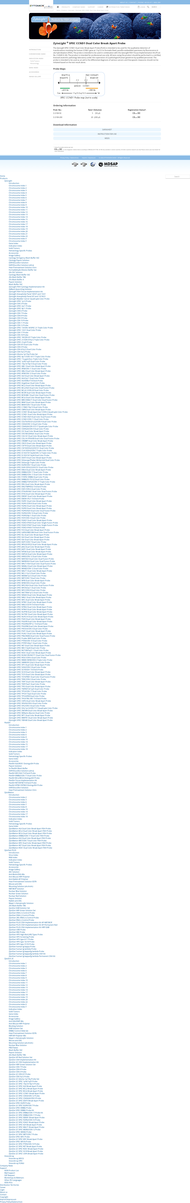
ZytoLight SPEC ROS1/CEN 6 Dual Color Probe (27, 657)
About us (3, 1192)
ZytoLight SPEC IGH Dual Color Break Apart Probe (29, 537)
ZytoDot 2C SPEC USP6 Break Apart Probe (26, 1153)
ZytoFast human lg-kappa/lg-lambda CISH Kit (27, 954)
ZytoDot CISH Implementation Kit (22, 1060)
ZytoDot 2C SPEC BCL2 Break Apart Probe (26, 1088)
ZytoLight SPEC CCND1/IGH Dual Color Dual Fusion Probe (32, 417)
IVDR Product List (11, 1170)
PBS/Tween (13, 1047)
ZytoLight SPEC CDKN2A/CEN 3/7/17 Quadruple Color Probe (33, 426)
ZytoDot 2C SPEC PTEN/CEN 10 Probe (24, 1144)
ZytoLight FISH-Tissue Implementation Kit (26, 291)
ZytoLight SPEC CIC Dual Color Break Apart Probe (29, 431)
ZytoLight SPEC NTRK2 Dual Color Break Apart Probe (30, 607)
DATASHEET (107, 129)
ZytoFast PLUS (10, 850)
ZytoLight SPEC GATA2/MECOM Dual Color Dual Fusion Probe (34, 532)
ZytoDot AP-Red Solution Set (20, 1057)
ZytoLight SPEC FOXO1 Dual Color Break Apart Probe (30, 520)
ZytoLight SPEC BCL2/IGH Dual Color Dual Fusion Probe (31, 388)
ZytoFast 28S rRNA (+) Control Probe (24, 917)
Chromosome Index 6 (18, 197)
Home (2, 176)
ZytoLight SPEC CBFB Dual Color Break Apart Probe (30, 409)
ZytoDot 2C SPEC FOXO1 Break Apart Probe (26, 1122)
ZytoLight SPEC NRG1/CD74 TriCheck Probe (26, 604)
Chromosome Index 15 (18, 219)
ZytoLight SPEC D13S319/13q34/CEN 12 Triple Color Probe (33, 453)
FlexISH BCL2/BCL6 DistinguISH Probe (24, 778)
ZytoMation (9, 792)
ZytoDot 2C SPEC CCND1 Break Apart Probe (27, 1093)
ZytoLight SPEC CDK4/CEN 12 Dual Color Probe (28, 424)
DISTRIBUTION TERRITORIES (119, 7)
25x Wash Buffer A (16, 279)
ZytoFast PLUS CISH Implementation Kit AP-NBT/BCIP (30, 922)
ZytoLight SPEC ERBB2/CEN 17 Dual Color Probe (28, 472)
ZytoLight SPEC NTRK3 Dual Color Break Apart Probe (30, 609)
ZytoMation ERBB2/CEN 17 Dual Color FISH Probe (29, 836)
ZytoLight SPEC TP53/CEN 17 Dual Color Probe (28, 691)
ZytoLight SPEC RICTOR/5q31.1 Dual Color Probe (28, 650)
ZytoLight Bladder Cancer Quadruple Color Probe (29, 299)
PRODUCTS (66, 7)
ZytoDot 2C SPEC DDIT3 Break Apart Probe (26, 1100)
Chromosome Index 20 (18, 231)
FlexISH (7, 722)
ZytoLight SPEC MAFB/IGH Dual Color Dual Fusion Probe (32, 561)
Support (3, 1168)
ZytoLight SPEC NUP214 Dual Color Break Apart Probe (31, 616)
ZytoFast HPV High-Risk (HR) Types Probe (26, 934)
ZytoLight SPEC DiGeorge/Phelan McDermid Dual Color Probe (34, 460)
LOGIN (142, 7)
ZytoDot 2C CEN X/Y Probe (19, 1074)
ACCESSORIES (34, 72)
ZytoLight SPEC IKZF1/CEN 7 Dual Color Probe (27, 542)
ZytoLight (8, 181)
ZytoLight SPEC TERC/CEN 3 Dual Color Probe (27, 679)
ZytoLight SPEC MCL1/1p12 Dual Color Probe (27, 573)
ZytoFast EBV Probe (17, 932)
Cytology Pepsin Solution (19, 260)
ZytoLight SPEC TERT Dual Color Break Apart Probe (30, 681)
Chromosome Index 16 (18, 222)
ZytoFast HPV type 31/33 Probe (21, 944)
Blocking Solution (16, 1026)
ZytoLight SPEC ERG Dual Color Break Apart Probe (29, 484)
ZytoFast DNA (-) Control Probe (21, 915)
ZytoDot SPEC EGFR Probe (19, 1103)
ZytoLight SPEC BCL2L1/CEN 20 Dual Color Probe (29, 390)
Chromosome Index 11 (18, 210)
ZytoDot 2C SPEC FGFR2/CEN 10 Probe (24, 1120)
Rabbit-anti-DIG (15, 901)
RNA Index (13, 857)
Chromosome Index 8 (18, 202)
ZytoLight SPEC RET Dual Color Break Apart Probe (29, 645)
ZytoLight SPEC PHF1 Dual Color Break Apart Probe (30, 631)
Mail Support (9, 1173)
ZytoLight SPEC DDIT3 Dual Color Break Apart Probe (30, 458)
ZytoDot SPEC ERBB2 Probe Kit (21, 1110)
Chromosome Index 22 (18, 236)
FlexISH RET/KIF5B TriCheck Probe (23, 783)
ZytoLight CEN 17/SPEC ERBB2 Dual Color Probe (28, 477)
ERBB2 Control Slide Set (18, 1031)
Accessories (14, 253)
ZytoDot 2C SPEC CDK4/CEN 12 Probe (24, 1096)
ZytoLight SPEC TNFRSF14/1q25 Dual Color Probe (29, 689)
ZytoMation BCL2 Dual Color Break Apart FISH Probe (30, 831)
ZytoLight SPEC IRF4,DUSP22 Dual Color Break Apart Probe (33, 544)
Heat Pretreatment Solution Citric (23, 267)
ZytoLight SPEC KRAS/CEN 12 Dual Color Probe (28, 556)
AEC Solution (14, 872)
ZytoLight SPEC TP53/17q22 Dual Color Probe (27, 694)
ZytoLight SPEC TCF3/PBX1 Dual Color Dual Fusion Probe (32, 677)
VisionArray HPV (15, 1161)
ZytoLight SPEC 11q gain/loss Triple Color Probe (28, 359)
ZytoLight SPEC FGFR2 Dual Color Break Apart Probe (30, 506)
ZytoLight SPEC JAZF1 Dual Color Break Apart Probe (30, 549)
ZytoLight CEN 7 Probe (18, 313)
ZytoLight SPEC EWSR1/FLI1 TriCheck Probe (26, 498)
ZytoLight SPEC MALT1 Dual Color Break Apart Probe (30, 571)
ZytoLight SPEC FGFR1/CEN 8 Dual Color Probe (28, 503)
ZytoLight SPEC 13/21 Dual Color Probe (25, 330)
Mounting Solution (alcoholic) (21, 886)
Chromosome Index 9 (18, 205)
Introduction (14, 183)
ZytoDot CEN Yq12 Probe (19, 1076)
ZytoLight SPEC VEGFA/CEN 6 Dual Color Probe (28, 703)
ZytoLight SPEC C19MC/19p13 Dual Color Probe (28, 407)
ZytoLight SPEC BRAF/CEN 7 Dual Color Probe (27, 405)
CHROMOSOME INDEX (37, 54)
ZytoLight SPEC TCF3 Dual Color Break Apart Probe (29, 674)
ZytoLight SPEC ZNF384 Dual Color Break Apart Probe (31, 710)
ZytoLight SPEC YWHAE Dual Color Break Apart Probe (31, 720)
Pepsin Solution (15, 282)
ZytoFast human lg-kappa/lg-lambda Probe (26, 951)
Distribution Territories (9, 1185)
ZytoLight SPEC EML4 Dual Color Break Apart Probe (30, 470)
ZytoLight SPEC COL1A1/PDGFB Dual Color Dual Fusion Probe (34, 438)
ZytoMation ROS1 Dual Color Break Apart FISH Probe (30, 848)
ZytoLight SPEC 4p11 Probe (20, 308)
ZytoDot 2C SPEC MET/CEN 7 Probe (23, 1134)
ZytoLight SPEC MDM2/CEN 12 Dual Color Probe (28, 568)
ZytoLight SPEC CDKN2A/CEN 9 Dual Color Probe (29, 429)
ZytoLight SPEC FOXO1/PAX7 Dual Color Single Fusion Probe (33, 525)
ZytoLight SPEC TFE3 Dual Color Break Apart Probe (29, 686)
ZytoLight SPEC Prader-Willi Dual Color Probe (27, 638)
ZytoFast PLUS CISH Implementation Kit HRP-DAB (29, 927)
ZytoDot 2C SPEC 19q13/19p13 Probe (24, 1084)
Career (3, 1187)
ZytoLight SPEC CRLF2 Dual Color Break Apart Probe (30, 443)
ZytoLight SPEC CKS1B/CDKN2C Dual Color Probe (29, 433)
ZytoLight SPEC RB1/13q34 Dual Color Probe (27, 648)
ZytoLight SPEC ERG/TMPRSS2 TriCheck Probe (27, 486)
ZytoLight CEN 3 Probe (18, 303)
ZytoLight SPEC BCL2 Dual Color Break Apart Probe (30, 385)
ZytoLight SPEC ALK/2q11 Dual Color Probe (26, 378)
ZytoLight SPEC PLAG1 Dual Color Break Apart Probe (30, 633)
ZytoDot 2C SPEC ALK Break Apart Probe (25, 1086)
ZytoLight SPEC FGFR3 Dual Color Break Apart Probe (30, 508)
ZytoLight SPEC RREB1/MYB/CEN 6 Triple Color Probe (30, 660)
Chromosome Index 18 (18, 226)
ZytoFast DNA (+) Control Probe (22, 913)
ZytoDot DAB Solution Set (19, 908)
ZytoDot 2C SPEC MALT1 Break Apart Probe (26, 1127)
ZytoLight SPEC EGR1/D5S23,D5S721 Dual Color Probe (31, 467)
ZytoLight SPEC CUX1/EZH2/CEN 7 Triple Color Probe (30, 450)
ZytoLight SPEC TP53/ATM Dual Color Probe (26, 696)
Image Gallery (14, 255)
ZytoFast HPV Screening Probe (21, 937)
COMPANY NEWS (79, 7)
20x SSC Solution (16, 272)
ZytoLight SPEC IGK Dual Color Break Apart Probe (29, 539)
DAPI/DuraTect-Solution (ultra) (21, 265)
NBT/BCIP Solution (16, 889)
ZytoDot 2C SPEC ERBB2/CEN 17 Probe (24, 1115)
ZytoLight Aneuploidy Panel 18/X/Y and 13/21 (27, 294)
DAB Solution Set (16, 1028)
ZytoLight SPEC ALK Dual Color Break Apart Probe (29, 376)
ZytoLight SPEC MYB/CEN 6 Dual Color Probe (27, 583)
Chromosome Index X (18, 238)
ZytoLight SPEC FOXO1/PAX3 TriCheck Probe (27, 527)
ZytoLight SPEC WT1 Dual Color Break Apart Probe (29, 715)
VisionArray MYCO (16, 1158)
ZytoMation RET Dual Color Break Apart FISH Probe (30, 845)
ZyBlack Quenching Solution (20, 289)
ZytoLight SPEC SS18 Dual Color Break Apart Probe (29, 672)
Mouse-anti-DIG (15, 884)
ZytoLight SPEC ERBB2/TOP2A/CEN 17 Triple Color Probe (32, 482)
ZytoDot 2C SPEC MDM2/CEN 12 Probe (24, 1129)
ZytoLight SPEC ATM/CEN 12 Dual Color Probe (27, 373)
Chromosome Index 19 (18, 229)
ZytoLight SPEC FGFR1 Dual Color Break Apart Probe (30, 501)
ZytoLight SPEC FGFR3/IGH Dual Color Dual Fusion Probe (32, 511)
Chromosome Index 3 (18, 190)
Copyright (4, 1197)
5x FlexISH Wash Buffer (18, 768)
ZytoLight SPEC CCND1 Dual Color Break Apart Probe (30, 414)
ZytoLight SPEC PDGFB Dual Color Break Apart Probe (30, 621)
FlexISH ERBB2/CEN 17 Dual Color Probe (25, 775)
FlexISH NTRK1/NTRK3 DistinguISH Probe (25, 785)
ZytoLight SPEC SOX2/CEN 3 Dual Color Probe (27, 667)
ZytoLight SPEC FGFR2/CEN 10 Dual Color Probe (28, 513)
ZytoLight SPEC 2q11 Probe (20, 306)
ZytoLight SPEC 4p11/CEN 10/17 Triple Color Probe (29, 356)
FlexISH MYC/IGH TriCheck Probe (22, 773)
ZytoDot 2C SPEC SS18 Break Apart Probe (26, 1151)
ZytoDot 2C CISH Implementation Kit (24, 1062)
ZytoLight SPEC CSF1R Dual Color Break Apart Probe (30, 445)
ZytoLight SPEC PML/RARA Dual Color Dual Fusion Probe (32, 636)
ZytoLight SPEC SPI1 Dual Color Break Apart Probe (29, 665)
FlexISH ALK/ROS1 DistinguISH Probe (24, 763)
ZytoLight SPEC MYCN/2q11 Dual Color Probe (27, 588)
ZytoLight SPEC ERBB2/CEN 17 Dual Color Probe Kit (30, 474)
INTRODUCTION (35, 50)
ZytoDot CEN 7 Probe (17, 1067)
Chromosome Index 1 (18, 185)
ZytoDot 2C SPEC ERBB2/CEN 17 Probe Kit (26, 1112)
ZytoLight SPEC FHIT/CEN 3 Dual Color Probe (27, 518)
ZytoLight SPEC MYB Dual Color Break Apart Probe (29, 580)
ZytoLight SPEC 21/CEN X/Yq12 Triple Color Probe (29, 340)
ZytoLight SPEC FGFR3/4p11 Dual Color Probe (27, 515)
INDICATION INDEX (36, 58)
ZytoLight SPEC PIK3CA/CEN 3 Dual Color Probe (28, 628)
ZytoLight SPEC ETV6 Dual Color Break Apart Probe (30, 494)
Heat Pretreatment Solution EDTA (23, 881)
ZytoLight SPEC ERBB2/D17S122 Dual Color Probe (29, 479)
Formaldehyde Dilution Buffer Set (23, 270)
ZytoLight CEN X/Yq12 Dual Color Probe (25, 349)
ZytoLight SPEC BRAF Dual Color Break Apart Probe (30, 402)
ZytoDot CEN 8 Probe (17, 1069)
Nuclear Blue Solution (18, 891)
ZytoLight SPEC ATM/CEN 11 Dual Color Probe (27, 368)
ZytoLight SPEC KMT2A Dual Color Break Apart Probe (30, 554)
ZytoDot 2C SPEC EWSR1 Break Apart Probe (27, 1117)
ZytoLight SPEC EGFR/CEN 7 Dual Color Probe (27, 465)
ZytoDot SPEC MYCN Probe (20, 1141)
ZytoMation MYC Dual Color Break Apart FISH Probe (30, 843)
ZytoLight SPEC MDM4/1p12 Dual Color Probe (27, 576)
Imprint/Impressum (8, 1199)
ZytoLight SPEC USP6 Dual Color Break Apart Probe (30, 701)
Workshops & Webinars (14, 1178)
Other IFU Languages (13, 1180)
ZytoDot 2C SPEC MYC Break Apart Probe (25, 1139)
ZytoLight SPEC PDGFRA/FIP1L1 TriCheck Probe (28, 624)
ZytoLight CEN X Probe (18, 347)
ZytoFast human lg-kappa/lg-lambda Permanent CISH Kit (32, 956)
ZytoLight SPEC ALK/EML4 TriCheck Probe (26, 380)
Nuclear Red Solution (17, 896)
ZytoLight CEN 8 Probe (18, 315)
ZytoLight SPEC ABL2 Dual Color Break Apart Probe (30, 371)
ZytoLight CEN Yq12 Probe (19, 352)
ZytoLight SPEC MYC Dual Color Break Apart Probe (29, 600)
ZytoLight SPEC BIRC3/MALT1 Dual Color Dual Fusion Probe (33, 400)
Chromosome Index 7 (18, 200)
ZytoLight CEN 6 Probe (18, 311)
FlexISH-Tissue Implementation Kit (23, 780)
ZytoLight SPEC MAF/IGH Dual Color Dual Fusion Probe (31, 559)
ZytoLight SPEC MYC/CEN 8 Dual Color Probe (27, 590)
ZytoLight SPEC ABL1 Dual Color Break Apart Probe (30, 366)
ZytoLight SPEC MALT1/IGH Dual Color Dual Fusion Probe (32, 563)
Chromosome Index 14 (18, 217)
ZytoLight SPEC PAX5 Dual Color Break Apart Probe (30, 619)
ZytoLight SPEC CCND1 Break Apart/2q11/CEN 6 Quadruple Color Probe (38, 412)
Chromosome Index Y (18, 241)
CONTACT (132, 2)
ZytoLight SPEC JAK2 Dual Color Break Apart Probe (29, 547)
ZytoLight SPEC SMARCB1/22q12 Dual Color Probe (29, 662)
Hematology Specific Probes (20, 250)
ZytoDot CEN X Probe (17, 1072)
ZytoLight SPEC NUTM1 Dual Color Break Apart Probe (31, 614)
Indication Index (15, 246)
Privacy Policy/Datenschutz (11, 1202)
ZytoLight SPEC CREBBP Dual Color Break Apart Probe (31, 441)
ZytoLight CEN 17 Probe (18, 332)
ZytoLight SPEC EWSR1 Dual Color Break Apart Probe (30, 496)
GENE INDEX (33, 68)
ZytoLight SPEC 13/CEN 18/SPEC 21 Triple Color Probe (31, 327)
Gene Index (13, 243)
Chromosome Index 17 (18, 224)
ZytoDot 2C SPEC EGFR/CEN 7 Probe (23, 1105)
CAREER (100, 7)
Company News (6, 1165)
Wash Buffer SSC (16, 284)
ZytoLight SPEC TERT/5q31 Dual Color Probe (27, 684)
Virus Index (13, 855)
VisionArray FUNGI (16, 1163)
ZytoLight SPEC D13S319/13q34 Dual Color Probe (29, 455)
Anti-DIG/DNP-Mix (16, 1021)
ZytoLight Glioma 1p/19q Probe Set (23, 354)
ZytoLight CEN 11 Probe (18, 323)
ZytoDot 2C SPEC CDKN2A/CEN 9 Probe (25, 1098)
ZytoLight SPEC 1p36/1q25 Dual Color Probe (27, 361)
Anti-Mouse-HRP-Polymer (19, 877)
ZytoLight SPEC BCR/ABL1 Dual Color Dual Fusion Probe (32, 395)
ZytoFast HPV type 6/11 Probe (21, 939)
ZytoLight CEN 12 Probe (18, 325)
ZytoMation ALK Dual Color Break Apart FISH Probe (30, 828)
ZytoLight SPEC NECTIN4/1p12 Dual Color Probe (28, 592)
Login (2, 1190)
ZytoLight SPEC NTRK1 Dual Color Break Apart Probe (30, 602)
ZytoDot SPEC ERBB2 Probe (20, 1108)
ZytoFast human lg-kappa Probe (22, 946)
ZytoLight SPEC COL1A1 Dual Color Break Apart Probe (31, 436)
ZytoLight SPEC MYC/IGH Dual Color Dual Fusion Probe (31, 585)
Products (4, 178)
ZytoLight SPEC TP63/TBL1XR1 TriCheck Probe (27, 698)
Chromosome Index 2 (18, 188)
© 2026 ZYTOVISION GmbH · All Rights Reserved (114, 158)
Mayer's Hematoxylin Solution (21, 903)
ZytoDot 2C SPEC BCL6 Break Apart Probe (26, 1091)
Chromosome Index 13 (18, 214)
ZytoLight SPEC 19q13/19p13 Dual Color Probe (28, 364)
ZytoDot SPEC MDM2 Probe (20, 1132)
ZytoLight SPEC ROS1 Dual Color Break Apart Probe (30, 653)
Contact (3, 1194)
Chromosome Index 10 (18, 207)
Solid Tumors (14, 248)
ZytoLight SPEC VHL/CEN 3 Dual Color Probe (27, 706)
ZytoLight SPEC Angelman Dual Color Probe (27, 383)
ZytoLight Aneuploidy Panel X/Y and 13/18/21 (27, 296)
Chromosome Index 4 (18, 193)
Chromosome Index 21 (18, 234)
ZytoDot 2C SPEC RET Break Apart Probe (25, 1146)
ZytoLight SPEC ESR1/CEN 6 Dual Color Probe (27, 489)
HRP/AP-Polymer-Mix (17, 1035)
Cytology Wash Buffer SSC (19, 275)
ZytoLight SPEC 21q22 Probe (20, 342)
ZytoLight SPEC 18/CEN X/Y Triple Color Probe (27, 337)
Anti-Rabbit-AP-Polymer (18, 879)
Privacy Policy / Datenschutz (69, 158)
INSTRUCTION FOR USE (107, 134)
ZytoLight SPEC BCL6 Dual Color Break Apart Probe (30, 397)
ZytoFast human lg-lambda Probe (22, 949)
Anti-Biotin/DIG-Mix (17, 874)
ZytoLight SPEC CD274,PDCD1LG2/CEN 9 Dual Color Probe (33, 421)
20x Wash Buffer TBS (17, 277)
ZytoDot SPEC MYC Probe (19, 1137)
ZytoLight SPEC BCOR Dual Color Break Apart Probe (30, 393)
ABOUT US (124, 2)
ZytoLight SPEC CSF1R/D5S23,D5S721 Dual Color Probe (31, 448)
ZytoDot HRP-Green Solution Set (22, 910)
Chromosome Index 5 (18, 195)
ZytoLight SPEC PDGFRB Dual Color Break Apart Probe (31, 626)
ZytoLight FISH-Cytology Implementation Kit (27, 287)
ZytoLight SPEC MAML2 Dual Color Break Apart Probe (31, 566)
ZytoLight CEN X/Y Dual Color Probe (23, 344)
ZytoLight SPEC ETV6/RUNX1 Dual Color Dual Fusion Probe (33, 491)
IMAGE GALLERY (35, 76)
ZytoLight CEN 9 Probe (18, 318)
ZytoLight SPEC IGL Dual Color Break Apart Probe (29, 535)
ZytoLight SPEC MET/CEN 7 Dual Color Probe (27, 578)
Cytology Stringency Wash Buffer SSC (24, 258)
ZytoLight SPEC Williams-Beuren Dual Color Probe (29, 713)
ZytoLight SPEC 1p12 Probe (20, 301)
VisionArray (9, 1156)
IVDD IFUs (8, 1182)
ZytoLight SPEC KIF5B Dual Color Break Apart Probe (30, 551)
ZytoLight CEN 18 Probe (18, 335)
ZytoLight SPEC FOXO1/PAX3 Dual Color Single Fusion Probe (33, 523)
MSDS (107, 138)
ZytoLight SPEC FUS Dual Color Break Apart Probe (29, 530)
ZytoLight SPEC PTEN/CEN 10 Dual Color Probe (28, 641)
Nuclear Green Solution (18, 893)
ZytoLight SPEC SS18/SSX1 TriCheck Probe (26, 669)
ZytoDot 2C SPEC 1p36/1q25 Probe (23, 1081)
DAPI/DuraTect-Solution (18, 262)
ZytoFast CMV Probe (17, 929)
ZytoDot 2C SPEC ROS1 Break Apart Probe (26, 1149)
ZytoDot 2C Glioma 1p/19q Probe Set (24, 1079)
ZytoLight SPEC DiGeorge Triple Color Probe (27, 462)
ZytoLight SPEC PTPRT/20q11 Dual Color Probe (28, 643)
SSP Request (9, 1175)
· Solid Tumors (34, 61)
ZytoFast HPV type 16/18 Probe (21, 942)
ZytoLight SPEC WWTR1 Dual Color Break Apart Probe (31, 718)
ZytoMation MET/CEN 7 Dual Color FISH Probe (28, 840)
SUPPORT (91, 7)
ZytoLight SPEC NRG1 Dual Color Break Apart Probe (30, 597)
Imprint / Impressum (89, 158)
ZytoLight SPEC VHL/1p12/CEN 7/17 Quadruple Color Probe (33, 708)
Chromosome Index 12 (18, 212)
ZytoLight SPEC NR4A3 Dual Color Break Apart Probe (30, 595)
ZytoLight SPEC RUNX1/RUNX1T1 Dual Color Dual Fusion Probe (35, 655)
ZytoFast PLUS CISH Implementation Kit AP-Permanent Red (33, 925)
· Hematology (34, 63)
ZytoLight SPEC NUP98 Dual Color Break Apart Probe (30, 612)
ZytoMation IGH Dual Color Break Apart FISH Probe (30, 838)
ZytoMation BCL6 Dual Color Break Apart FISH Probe (30, 833)
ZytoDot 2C (9, 958)
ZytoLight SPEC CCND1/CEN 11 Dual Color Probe (29, 419)
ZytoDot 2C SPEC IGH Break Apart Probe (25, 1125)
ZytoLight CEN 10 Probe (18, 320)
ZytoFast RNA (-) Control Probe (21, 920)
